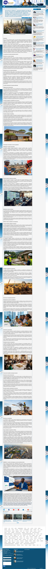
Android (12, 528)
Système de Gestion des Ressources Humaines (29, 543)
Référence (31, 6)
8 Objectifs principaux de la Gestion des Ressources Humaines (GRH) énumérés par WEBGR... (40, 18)
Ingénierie (15, 535)
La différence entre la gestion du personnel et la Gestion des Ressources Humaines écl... (40, 37)
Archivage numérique (20, 528)
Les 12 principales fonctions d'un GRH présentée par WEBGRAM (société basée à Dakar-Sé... (40, 43)
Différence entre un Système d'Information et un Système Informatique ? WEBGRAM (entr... (40, 12)
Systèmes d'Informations (15, 6)
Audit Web (32, 528)
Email (29, 17)
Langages (33, 535)
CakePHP (13, 529)
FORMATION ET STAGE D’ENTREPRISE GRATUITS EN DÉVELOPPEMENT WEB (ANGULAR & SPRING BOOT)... (40, 60)
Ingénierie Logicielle (7, 6)
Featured (5, 532)
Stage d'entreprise (27, 542)
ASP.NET (25, 528)
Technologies (23, 6)
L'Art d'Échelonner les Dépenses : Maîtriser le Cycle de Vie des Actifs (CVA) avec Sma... (27, 521)
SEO (40, 539)
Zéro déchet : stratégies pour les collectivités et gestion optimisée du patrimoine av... (17, 521)
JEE (27, 535)
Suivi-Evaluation (17, 543)
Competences (21, 529)
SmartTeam (13, 542)
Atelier (28, 528)
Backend (39, 528)
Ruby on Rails (31, 539)
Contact (35, 6)
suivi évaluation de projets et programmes (9, 543)
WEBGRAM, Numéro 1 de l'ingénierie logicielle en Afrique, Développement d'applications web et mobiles (15, 568)
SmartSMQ (9, 542)
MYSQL (24, 536)
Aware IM (36, 528)
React (12, 539)
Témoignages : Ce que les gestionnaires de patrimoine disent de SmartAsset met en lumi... (7, 521)
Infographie (11, 535)
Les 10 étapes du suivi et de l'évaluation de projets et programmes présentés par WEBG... (39, 24)
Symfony (21, 543)
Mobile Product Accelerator (15, 536)
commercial (16, 529)
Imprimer (26, 17)
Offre (39, 536)
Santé (35, 539)
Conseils (31, 529)
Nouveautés (35, 536)
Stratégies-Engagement (33, 542)
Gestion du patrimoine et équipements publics (11, 508)
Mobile (20, 6)
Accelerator (6, 528)
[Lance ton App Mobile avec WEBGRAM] (34, 55)
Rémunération (24, 539)
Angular (15, 528)
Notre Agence (31, 536)
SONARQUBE (17, 542)
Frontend (27, 532)
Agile (9, 528)
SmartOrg (6, 542)
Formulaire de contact (18, 532)
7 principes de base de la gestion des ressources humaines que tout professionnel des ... (40, 31)
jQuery (30, 535)
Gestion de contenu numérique (35, 532)
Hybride (5, 535)
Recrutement (16, 539)
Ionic (18, 535)
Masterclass (6, 536)
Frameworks (23, 532)
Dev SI (41, 529)
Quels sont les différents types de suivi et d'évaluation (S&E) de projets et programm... (40, 49)
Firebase (9, 532)
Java (20, 535)
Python (5, 539)
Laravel (37, 535)
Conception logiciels (26, 529)
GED (30, 532)
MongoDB (20, 536)
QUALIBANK (9, 539)
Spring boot (22, 542)
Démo (38, 529)
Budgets (9, 529)
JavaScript (24, 535)
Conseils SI (35, 529)
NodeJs (27, 536)
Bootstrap (6, 529)
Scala (37, 539)
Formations (27, 6)
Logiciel (40, 535)
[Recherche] (44, 6)
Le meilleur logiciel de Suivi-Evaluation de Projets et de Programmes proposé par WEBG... (39, 66)
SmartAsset (18, 508)
